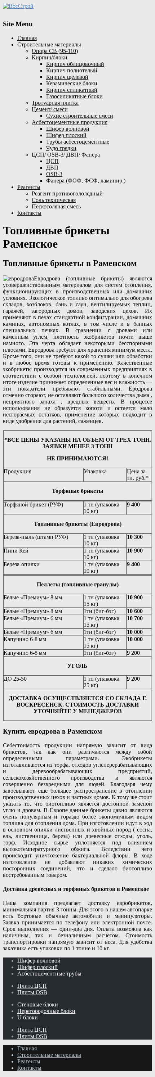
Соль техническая (54, 200)
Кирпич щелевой (67, 77)
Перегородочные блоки (46, 1011)
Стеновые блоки (37, 1004)
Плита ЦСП (32, 986)
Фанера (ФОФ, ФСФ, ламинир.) (85, 180)
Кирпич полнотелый (71, 70)
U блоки (27, 1017)
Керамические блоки (71, 83)
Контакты (29, 213)
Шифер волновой (67, 129)
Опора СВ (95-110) (55, 51)
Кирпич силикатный (71, 90)
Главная (27, 38)
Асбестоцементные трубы (49, 973)
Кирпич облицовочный (75, 64)
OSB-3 (54, 174)
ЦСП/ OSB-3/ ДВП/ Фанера (66, 155)
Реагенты (28, 187)
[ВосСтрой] (77, 6)
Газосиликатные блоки (74, 96)
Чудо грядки (61, 148)
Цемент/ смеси (50, 109)
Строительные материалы (49, 44)
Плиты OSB (32, 992)
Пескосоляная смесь (56, 206)
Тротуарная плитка (55, 103)
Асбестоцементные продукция (69, 122)
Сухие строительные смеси (79, 116)
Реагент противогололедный (67, 193)
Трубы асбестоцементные (77, 142)
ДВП (52, 168)
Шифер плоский (66, 135)
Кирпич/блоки (49, 57)
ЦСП (52, 161)
